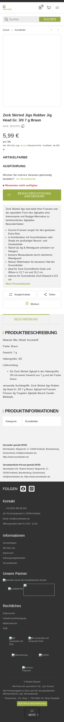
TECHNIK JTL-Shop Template (45, 698)
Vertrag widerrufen (32, 703)
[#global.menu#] (57, 8)
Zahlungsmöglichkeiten (14, 558)
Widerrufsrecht (10, 623)
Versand (24, 145)
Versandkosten (10, 563)
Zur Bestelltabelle (26, 178)
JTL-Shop (22, 698)
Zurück (6, 30)
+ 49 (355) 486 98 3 (14, 508)
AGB (5, 628)
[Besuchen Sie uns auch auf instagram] (31, 489)
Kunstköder (20, 30)
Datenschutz (9, 613)
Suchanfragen (10, 543)
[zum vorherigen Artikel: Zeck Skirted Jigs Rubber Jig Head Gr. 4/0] (51, 30)
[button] (58, 480)
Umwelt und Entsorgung (14, 618)
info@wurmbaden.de (19, 518)
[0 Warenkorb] (49, 8)
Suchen (50, 19)
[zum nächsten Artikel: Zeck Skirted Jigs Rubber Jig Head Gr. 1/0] (58, 30)
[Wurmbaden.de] (7, 7)
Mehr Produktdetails (18, 283)
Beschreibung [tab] (26, 319)
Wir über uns (9, 548)
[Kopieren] (23, 126)
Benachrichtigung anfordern (34, 195)
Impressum (8, 553)
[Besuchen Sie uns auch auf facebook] (23, 489)
